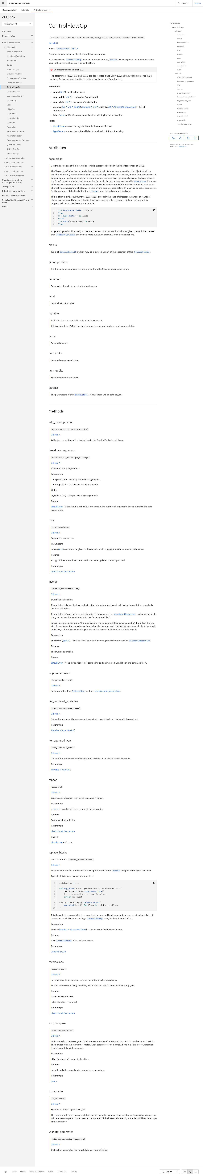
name (179, 58)
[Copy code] (154, 210)
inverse (180, 89)
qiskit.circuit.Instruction (63, 571)
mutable (180, 54)
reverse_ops (181, 112)
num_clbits (181, 62)
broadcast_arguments (185, 81)
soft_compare (182, 116)
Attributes (178, 31)
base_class (181, 35)
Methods (178, 74)
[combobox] (17, 24)
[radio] (185, 1171)
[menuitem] (9, 10)
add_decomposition (184, 77)
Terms (14, 1171)
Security (74, 1171)
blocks (179, 39)
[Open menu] (3, 3)
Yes (173, 138)
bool (53, 1081)
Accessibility (62, 1171)
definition (180, 46)
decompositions (183, 43)
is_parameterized (183, 93)
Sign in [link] (198, 3)
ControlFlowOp (58, 951)
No (188, 138)
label (179, 50)
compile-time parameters (107, 691)
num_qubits (181, 66)
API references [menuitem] (40, 10)
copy (178, 85)
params (179, 70)
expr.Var (66, 769)
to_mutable (181, 120)
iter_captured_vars (184, 101)
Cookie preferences (37, 1171)
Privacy (23, 1171)
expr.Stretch (68, 730)
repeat (179, 105)
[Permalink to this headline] (89, 25)
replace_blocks (182, 108)
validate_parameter (184, 124)
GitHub (52, 43)
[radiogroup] (190, 1171)
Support (51, 1171)
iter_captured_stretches (186, 97)
